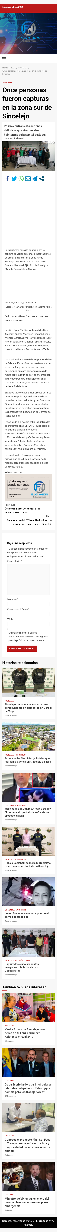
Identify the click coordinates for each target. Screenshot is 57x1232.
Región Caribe (23, 960)
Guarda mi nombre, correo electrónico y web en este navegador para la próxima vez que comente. (28, 636)
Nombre (12, 599)
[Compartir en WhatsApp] (21, 178)
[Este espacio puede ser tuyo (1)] (28, 487)
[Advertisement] (28, 216)
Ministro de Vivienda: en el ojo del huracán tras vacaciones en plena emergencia (28, 1176)
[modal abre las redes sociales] (41, 178)
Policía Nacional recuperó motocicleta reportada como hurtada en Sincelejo (28, 841)
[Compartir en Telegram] (35, 178)
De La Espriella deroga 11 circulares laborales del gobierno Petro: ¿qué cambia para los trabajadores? (28, 1062)
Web (10, 618)
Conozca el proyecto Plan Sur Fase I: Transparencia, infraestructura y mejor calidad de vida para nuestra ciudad (28, 1117)
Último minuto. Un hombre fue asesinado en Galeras (22, 508)
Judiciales (7, 82)
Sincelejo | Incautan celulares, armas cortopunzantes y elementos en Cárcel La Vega (28, 682)
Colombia (10, 805)
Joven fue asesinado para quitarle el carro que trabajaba (28, 891)
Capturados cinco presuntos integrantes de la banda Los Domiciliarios (28, 942)
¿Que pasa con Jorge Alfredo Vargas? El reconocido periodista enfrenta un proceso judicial (28, 787)
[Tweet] (14, 178)
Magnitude (42, 1220)
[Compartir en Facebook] (7, 178)
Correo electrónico (18, 608)
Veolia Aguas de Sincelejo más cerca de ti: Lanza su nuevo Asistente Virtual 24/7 (28, 1007)
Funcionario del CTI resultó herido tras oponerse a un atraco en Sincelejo (29, 520)
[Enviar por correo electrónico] (28, 178)
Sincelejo (21, 755)
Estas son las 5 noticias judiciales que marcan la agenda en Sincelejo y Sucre (28, 736)
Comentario (14, 560)
